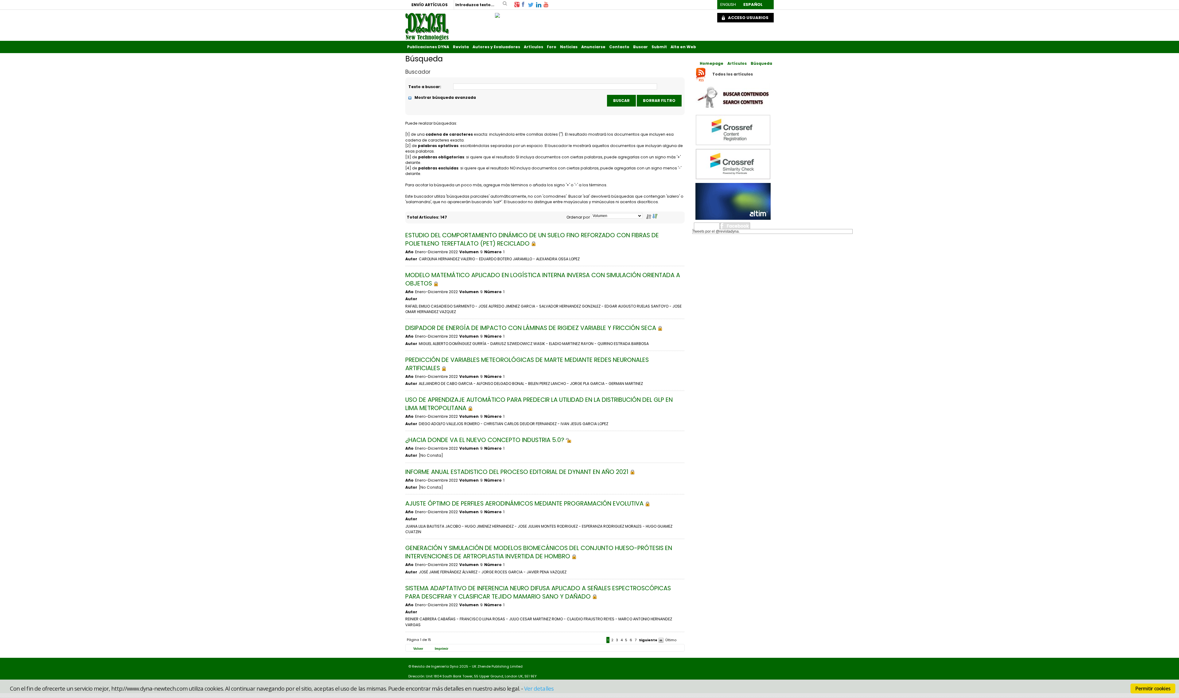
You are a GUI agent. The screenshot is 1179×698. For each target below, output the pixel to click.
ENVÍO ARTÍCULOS (429, 4)
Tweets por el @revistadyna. (716, 231)
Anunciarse (593, 46)
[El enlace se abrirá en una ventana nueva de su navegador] (517, 4)
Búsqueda (761, 63)
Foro (551, 46)
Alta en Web (683, 46)
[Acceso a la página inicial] (427, 26)
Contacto (619, 46)
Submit (659, 46)
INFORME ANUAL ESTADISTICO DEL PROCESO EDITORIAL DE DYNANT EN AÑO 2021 (517, 472)
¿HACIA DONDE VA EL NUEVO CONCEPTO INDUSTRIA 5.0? (485, 440)
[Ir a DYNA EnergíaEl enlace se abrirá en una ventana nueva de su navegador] (497, 14)
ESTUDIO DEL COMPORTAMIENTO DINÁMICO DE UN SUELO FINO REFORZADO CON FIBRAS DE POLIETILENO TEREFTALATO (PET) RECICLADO (532, 239)
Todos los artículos (732, 74)
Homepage (711, 63)
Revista (461, 46)
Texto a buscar (424, 86)
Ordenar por (578, 217)
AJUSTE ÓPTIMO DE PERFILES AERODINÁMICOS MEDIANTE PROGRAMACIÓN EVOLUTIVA (525, 503)
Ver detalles (539, 688)
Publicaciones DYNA (428, 46)
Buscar (640, 46)
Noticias (569, 46)
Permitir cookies (1152, 688)
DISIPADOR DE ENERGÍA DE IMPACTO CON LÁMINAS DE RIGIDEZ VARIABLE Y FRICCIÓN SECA (531, 328)
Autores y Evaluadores (496, 46)
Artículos (533, 46)
